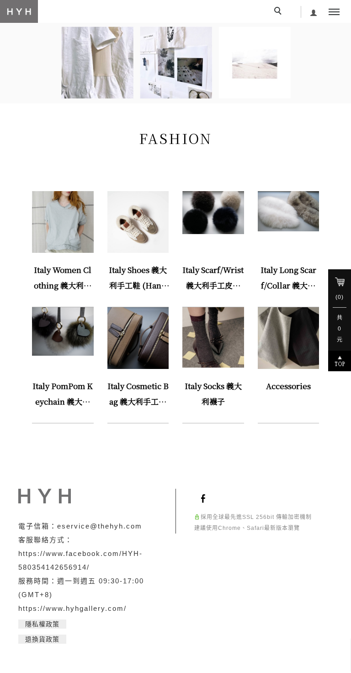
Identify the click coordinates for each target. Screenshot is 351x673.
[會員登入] (313, 11)
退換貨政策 (42, 639)
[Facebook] (204, 498)
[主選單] (334, 12)
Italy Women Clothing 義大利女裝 (62, 278)
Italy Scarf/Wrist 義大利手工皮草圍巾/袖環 (213, 278)
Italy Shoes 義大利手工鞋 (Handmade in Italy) (138, 278)
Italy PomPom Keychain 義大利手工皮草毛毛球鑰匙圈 (62, 394)
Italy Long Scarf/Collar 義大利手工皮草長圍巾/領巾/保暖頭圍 (288, 278)
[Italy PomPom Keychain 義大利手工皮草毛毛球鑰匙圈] (63, 331)
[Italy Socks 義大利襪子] (213, 337)
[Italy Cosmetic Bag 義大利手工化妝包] (138, 338)
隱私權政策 (42, 624)
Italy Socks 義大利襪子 (213, 393)
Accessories (288, 385)
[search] (279, 12)
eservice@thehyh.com (99, 526)
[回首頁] (19, 11)
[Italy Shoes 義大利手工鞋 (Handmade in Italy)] (138, 221)
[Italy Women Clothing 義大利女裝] (63, 221)
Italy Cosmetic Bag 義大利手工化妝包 (138, 394)
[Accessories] (288, 338)
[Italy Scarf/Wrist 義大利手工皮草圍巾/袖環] (213, 212)
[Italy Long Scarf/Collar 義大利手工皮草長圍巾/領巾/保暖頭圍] (288, 210)
